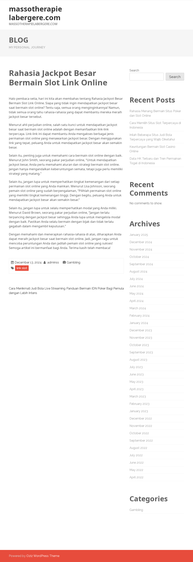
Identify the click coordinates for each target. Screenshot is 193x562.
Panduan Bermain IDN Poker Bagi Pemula (95, 288)
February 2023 (139, 404)
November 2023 (140, 337)
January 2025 (138, 235)
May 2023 (136, 382)
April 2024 (136, 301)
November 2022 (140, 426)
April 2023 (136, 389)
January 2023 (138, 411)
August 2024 (138, 271)
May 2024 (136, 293)
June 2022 (136, 462)
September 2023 (141, 352)
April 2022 (136, 477)
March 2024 (137, 308)
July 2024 (136, 279)
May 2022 (136, 470)
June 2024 (136, 286)
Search (134, 70)
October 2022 (139, 433)
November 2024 (140, 249)
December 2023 (140, 330)
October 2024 (139, 257)
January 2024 (138, 323)
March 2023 (137, 396)
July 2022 (136, 455)
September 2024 (141, 264)
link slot (22, 268)
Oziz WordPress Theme (42, 556)
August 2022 (138, 448)
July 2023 (136, 367)
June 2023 (136, 374)
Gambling (73, 262)
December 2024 (140, 242)
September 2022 (141, 440)
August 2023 (138, 359)
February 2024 (139, 315)
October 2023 (139, 345)
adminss (53, 262)
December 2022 (140, 418)
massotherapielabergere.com (35, 13)
